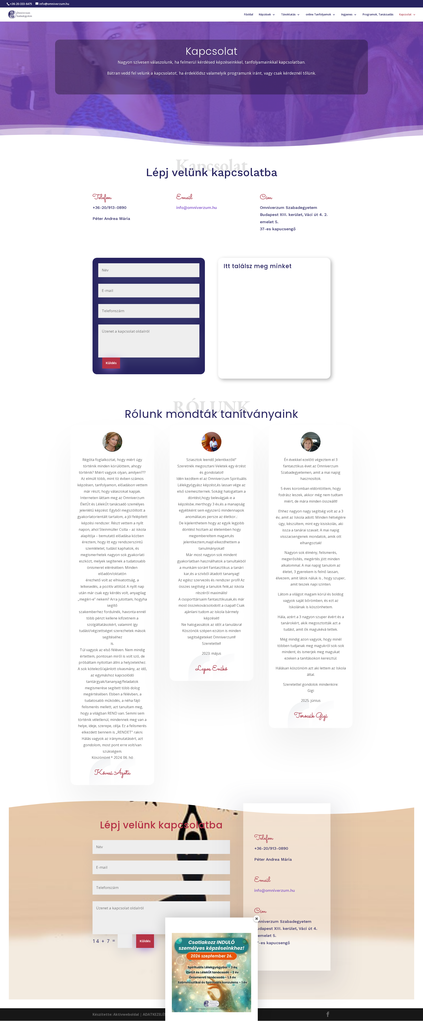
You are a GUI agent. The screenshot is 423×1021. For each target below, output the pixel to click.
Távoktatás (288, 14)
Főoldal (248, 14)
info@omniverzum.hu (196, 207)
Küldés (111, 363)
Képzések (265, 14)
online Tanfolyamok (318, 14)
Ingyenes (346, 14)
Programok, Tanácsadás (378, 14)
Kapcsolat (405, 14)
